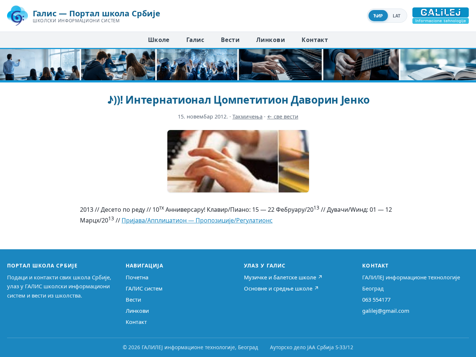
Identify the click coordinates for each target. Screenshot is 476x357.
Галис (195, 40)
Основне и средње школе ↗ (281, 288)
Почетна (137, 277)
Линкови (270, 40)
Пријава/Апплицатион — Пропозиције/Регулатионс (197, 220)
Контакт (315, 40)
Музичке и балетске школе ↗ (283, 277)
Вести (230, 40)
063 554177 (376, 299)
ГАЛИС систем (144, 288)
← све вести (282, 116)
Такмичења (247, 116)
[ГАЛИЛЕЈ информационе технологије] (440, 15)
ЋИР (378, 16)
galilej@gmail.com (385, 310)
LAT (397, 16)
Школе (159, 40)
